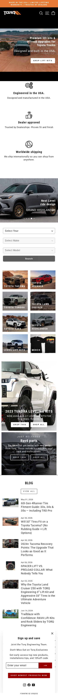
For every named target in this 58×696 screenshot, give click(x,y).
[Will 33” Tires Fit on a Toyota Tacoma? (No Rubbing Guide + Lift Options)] (10, 521)
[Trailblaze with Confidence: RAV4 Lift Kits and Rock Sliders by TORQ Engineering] (10, 613)
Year (6, 226)
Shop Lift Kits (42, 61)
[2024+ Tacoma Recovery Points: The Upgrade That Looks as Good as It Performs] (10, 543)
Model (7, 246)
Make (6, 236)
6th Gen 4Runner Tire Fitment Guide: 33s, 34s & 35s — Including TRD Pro (37, 507)
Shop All (39, 425)
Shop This (19, 425)
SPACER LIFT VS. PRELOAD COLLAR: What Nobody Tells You (37, 569)
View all (29, 491)
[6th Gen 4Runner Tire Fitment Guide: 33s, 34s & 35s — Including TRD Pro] (10, 502)
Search (29, 258)
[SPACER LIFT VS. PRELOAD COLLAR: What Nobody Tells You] (10, 565)
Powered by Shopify (29, 693)
